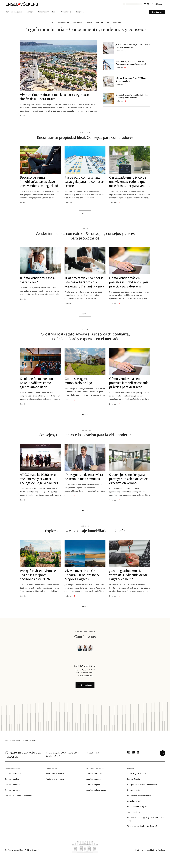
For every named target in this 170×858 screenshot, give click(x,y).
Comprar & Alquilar (14, 12)
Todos (52, 22)
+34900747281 (92, 753)
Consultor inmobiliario (47, 12)
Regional (117, 22)
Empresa (79, 12)
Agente (89, 22)
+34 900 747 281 (86, 675)
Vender (30, 12)
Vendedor (77, 22)
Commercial (66, 12)
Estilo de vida (102, 22)
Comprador (63, 22)
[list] (85, 175)
